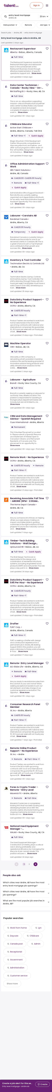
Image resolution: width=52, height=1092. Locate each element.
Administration (17, 967)
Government (16, 959)
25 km (43, 16)
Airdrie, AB (18, 33)
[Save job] (47, 48)
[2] (35, 864)
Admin (37, 943)
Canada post (16, 943)
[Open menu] (47, 5)
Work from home (18, 927)
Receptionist (16, 951)
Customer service (18, 975)
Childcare (34, 935)
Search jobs (6, 33)
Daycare (14, 935)
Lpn (39, 927)
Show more (36, 73)
